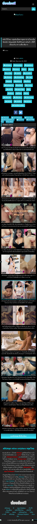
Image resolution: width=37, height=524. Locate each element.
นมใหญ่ (20, 85)
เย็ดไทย (9, 101)
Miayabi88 (18, 65)
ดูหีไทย (28, 81)
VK (24, 69)
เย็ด (27, 93)
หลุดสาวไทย (20, 89)
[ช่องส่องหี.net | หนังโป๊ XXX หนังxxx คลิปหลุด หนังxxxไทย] (15, 3)
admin (21, 58)
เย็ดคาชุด (7, 97)
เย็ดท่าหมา (18, 97)
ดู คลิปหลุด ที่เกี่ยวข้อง (18, 436)
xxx (31, 69)
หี (29, 89)
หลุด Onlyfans (17, 118)
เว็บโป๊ (30, 508)
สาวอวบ (29, 85)
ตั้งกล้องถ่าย (9, 85)
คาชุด (29, 77)
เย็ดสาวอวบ (29, 97)
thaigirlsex (29, 65)
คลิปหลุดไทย (19, 77)
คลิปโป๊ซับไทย (19, 510)
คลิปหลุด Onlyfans (23, 514)
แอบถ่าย (21, 120)
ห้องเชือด (10, 122)
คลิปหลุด (8, 65)
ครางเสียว (28, 73)
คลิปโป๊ (29, 510)
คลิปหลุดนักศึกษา (8, 120)
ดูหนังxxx (18, 81)
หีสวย (11, 93)
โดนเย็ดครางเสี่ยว (19, 105)
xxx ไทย (9, 73)
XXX (16, 475)
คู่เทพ (9, 81)
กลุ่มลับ (18, 73)
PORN (7, 512)
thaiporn (7, 69)
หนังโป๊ (10, 89)
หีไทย (19, 93)
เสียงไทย (28, 101)
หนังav (8, 489)
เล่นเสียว (18, 101)
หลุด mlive (29, 118)
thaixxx (17, 69)
